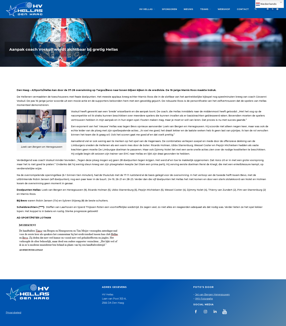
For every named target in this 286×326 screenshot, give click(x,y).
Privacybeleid (13, 312)
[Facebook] (268, 9)
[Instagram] (277, 9)
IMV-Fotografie (204, 298)
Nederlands (268, 3)
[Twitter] (273, 9)
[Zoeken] (255, 9)
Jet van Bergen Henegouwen (212, 294)
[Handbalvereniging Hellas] (24, 9)
